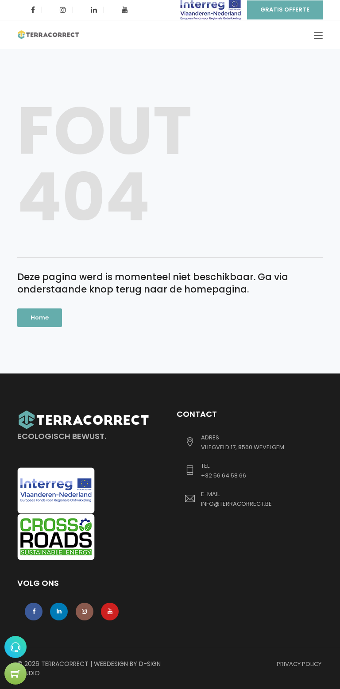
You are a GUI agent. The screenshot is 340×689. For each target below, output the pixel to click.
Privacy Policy (299, 664)
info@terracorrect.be (236, 504)
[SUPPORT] (15, 647)
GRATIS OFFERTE (284, 9)
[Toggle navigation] (318, 36)
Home (40, 317)
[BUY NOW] (15, 673)
